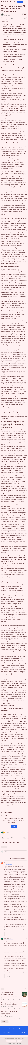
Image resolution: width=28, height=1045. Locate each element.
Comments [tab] (4, 847)
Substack (8, 1043)
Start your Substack (11, 1041)
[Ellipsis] (26, 863)
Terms (16, 1038)
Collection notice (21, 1038)
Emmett (6, 938)
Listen (25, 14)
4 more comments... (5, 982)
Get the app (19, 1041)
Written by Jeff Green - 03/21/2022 (9, 996)
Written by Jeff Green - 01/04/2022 (9, 1015)
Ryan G (5, 862)
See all (4, 1021)
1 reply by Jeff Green (10, 976)
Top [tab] (2, 989)
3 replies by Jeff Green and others (13, 933)
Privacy (12, 1038)
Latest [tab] (6, 989)
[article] (14, 996)
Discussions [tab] (11, 989)
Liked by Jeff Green (9, 864)
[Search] (25, 989)
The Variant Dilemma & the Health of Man (9, 1012)
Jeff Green (6, 13)
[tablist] (7, 847)
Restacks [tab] (10, 847)
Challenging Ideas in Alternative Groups (7, 993)
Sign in (25, 2)
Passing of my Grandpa (8, 1003)
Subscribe (20, 2)
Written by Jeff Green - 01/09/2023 (9, 1004)
